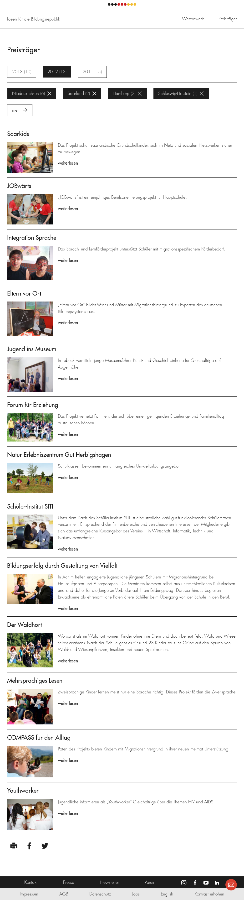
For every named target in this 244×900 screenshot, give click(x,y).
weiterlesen (68, 163)
